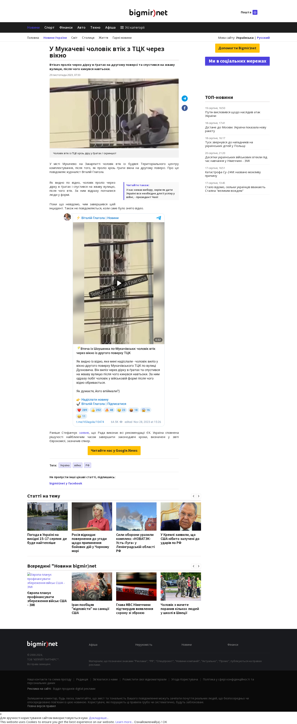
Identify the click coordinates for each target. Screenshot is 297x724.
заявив (84, 433)
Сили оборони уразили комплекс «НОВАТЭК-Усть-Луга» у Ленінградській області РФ (135, 542)
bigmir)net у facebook (66, 483)
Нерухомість (143, 644)
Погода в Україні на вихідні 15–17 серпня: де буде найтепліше (47, 538)
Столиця (88, 38)
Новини (33, 27)
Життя (103, 38)
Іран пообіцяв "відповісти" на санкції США (91, 608)
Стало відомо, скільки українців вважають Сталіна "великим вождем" (235, 189)
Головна (33, 38)
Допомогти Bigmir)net (237, 48)
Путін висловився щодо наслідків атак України (232, 114)
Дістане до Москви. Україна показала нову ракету (235, 129)
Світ (74, 38)
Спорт (49, 27)
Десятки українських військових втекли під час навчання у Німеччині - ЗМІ (236, 159)
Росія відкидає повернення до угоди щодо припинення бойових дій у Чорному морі (90, 542)
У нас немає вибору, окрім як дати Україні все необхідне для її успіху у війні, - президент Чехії (150, 193)
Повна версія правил (41, 706)
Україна (65, 465)
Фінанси (66, 27)
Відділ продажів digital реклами (74, 688)
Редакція (82, 679)
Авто (81, 27)
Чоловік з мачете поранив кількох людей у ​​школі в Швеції (180, 608)
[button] (193, 496)
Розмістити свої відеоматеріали (144, 679)
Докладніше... (98, 718)
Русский (263, 38)
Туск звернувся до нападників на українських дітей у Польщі (229, 144)
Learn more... (124, 722)
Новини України (55, 38)
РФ (88, 465)
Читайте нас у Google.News (114, 450)
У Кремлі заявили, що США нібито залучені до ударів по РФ (180, 538)
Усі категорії (134, 27)
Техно (95, 27)
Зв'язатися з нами (105, 679)
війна (77, 465)
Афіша (110, 27)
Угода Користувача (184, 679)
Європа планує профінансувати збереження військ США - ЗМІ (47, 598)
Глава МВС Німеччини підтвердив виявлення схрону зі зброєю (134, 608)
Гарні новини (122, 38)
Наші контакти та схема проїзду (49, 679)
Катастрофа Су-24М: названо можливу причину (233, 174)
